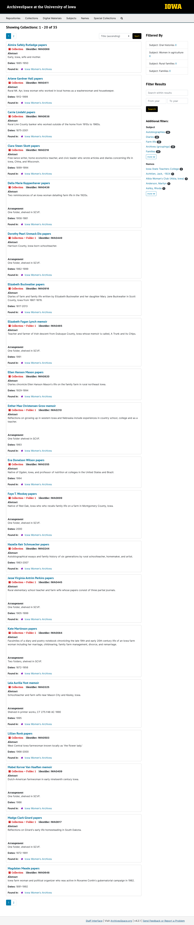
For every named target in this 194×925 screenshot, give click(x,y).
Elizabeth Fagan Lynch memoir (27, 322)
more (150, 156)
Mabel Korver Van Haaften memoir (30, 767)
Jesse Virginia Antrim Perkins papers (31, 578)
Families (152, 151)
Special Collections (105, 18)
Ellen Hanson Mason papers (25, 372)
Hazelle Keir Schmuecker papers (28, 544)
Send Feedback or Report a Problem (164, 920)
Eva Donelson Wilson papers (26, 460)
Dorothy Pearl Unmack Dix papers (29, 234)
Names (85, 18)
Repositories (13, 18)
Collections (31, 18)
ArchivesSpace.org (121, 920)
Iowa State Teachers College (164, 168)
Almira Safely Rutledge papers (27, 45)
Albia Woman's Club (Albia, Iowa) (166, 178)
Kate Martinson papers (22, 629)
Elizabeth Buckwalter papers (26, 284)
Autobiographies (157, 132)
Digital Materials (52, 18)
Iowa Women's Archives (38, 69)
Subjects (71, 18)
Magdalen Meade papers (23, 868)
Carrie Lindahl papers (21, 112)
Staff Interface (94, 920)
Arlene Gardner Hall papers (25, 78)
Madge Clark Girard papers (25, 818)
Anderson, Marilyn (157, 183)
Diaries (152, 136)
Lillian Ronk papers (20, 733)
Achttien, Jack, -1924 (159, 173)
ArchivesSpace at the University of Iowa (41, 7)
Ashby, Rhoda (155, 188)
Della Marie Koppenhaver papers (29, 183)
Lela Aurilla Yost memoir (23, 683)
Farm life (153, 141)
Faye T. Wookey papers (22, 494)
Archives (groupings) (160, 146)
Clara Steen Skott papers (24, 146)
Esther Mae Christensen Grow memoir (32, 406)
